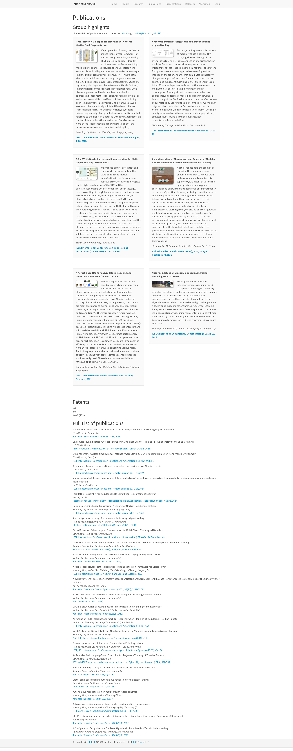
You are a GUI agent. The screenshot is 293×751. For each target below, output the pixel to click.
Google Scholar (144, 33)
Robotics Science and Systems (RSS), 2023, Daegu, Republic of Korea (108, 549)
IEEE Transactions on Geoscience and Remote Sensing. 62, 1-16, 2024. (109, 472)
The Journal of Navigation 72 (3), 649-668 (94, 686)
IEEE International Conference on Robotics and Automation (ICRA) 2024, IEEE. (113, 460)
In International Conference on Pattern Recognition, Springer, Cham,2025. (111, 448)
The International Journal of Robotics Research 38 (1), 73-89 (104, 524)
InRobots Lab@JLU (84, 4)
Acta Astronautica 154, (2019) (88, 601)
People (125, 3)
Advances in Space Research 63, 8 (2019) (93, 674)
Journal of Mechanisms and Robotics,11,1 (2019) (98, 613)
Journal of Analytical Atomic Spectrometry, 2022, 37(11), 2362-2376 (108, 589)
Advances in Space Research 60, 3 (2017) (93, 698)
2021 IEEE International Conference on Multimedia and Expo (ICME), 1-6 (110, 637)
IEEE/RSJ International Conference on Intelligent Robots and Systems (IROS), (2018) (117, 650)
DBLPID (157, 33)
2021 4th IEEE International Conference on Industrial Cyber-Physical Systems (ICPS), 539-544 (121, 662)
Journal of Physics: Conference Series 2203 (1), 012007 (100, 723)
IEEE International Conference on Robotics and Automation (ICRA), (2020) (111, 625)
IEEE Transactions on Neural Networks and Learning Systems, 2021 (107, 573)
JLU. (135, 742)
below (124, 33)
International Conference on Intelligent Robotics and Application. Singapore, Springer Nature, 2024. (125, 500)
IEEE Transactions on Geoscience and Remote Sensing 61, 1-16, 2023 (108, 512)
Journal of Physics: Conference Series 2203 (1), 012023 (100, 735)
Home (113, 3)
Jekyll (92, 742)
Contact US (143, 742)
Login (218, 3)
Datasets (190, 3)
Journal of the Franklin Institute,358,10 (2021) (97, 561)
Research (138, 3)
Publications (154, 3)
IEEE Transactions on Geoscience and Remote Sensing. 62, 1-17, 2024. (109, 488)
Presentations (173, 3)
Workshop (204, 3)
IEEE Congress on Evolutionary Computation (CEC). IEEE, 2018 (105, 710)
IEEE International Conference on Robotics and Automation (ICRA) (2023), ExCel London (119, 537)
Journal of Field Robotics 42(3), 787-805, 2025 (96, 436)
